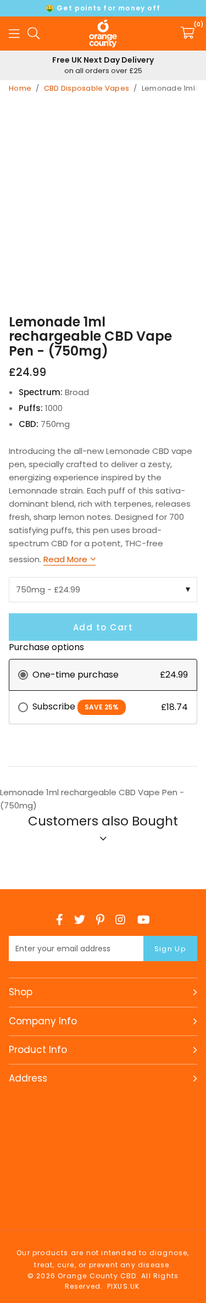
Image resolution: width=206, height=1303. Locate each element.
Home (20, 88)
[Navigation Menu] (14, 33)
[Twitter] (79, 919)
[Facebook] (59, 919)
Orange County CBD (103, 33)
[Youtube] (143, 919)
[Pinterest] (100, 919)
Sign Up (170, 949)
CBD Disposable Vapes (86, 88)
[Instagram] (120, 919)
